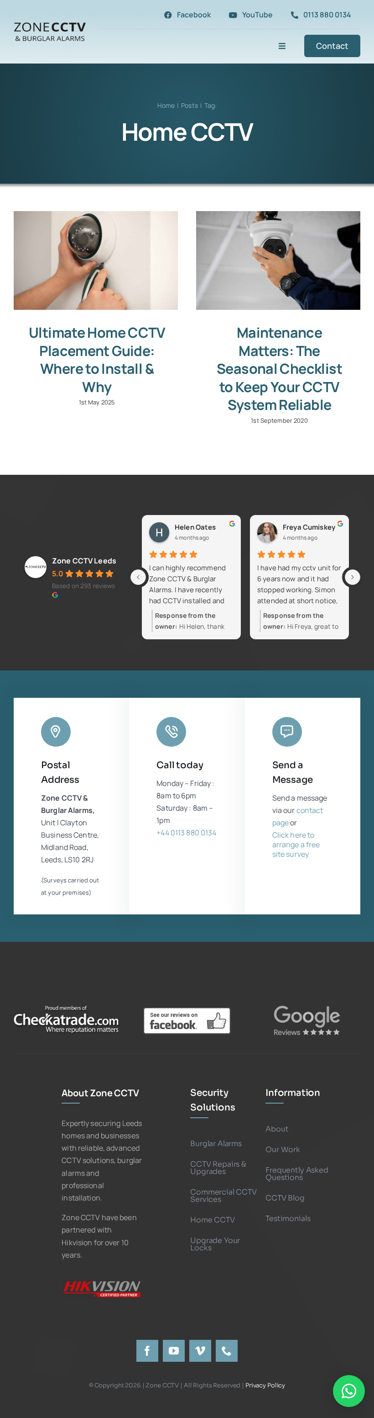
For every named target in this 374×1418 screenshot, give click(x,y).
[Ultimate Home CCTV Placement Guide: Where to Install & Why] (96, 260)
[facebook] (147, 1351)
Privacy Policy (265, 1385)
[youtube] (174, 1351)
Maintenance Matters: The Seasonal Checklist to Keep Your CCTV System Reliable (279, 368)
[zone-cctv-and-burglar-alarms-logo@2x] (50, 23)
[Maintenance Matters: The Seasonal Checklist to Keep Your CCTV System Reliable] (278, 260)
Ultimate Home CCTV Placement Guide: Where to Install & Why (97, 359)
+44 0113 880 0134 (186, 833)
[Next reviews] (352, 577)
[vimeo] (200, 1351)
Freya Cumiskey (309, 527)
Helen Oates (195, 527)
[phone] (227, 1351)
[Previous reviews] (138, 577)
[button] (349, 1391)
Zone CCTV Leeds (84, 560)
